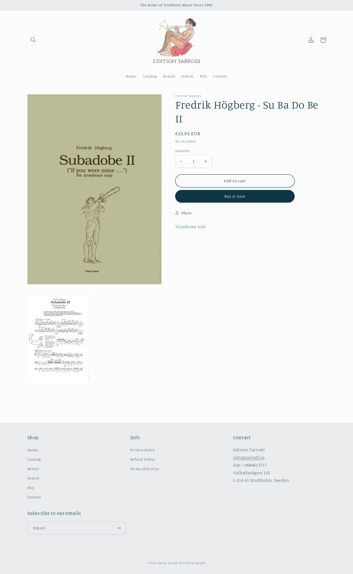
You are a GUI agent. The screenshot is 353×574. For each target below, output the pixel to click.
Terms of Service (144, 468)
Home (32, 450)
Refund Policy (142, 459)
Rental (33, 468)
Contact (34, 497)
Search (33, 478)
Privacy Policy (142, 450)
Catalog (34, 459)
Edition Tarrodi (167, 562)
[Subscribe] (119, 528)
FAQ (30, 487)
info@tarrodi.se (249, 457)
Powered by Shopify (192, 562)
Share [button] (186, 213)
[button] (33, 40)
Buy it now (235, 196)
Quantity (182, 151)
